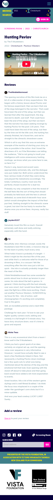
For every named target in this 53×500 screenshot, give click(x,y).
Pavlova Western (32, 46)
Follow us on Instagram (3, 435)
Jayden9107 (14, 220)
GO (47, 444)
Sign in (45, 19)
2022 (27, 29)
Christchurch (40, 29)
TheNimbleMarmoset (18, 92)
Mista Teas (13, 333)
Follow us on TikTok (9, 435)
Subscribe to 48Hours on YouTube (19, 435)
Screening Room (13, 29)
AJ (9, 239)
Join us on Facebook (14, 435)
